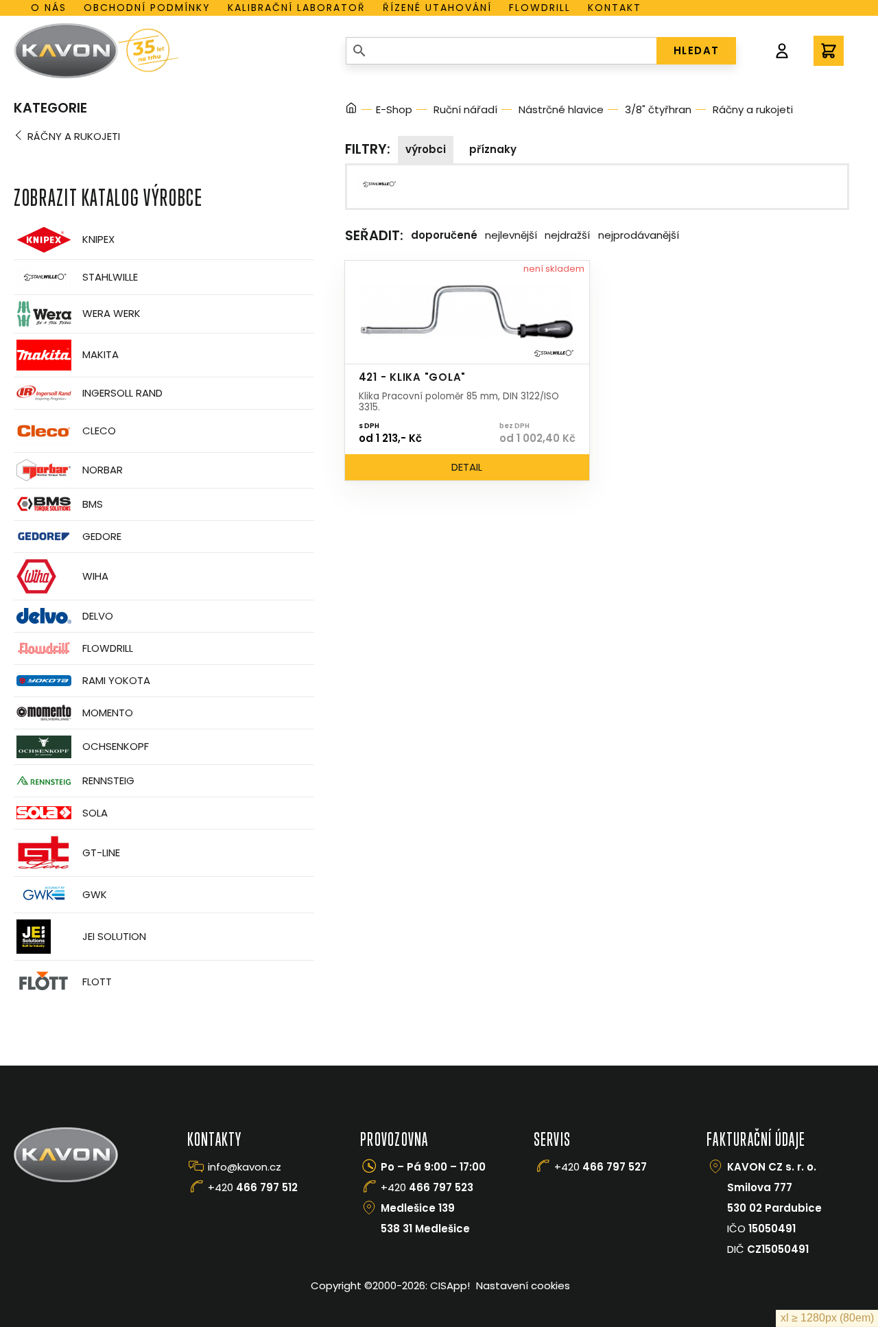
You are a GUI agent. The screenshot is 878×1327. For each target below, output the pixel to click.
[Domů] (351, 110)
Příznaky (493, 149)
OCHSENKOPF (115, 746)
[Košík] (829, 51)
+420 (253, 1187)
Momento (107, 712)
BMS (92, 504)
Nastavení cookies (523, 1285)
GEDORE (101, 536)
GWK (94, 894)
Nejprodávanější (638, 235)
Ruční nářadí (465, 109)
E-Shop (394, 109)
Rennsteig (108, 780)
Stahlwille (110, 277)
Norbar (102, 469)
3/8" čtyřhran (658, 109)
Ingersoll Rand (122, 393)
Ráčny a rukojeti (73, 136)
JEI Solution (114, 936)
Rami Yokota (116, 680)
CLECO (99, 430)
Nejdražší (567, 235)
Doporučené (444, 235)
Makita (100, 354)
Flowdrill (540, 7)
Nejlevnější (511, 235)
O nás (49, 7)
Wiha (95, 576)
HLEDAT (697, 50)
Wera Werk (111, 313)
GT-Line (101, 852)
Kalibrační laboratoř (297, 7)
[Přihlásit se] (782, 51)
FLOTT (97, 981)
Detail (466, 467)
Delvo (97, 616)
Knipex (98, 239)
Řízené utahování (437, 7)
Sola (95, 813)
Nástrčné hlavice (561, 109)
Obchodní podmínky (147, 7)
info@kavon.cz (244, 1167)
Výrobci (425, 149)
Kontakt (614, 7)
